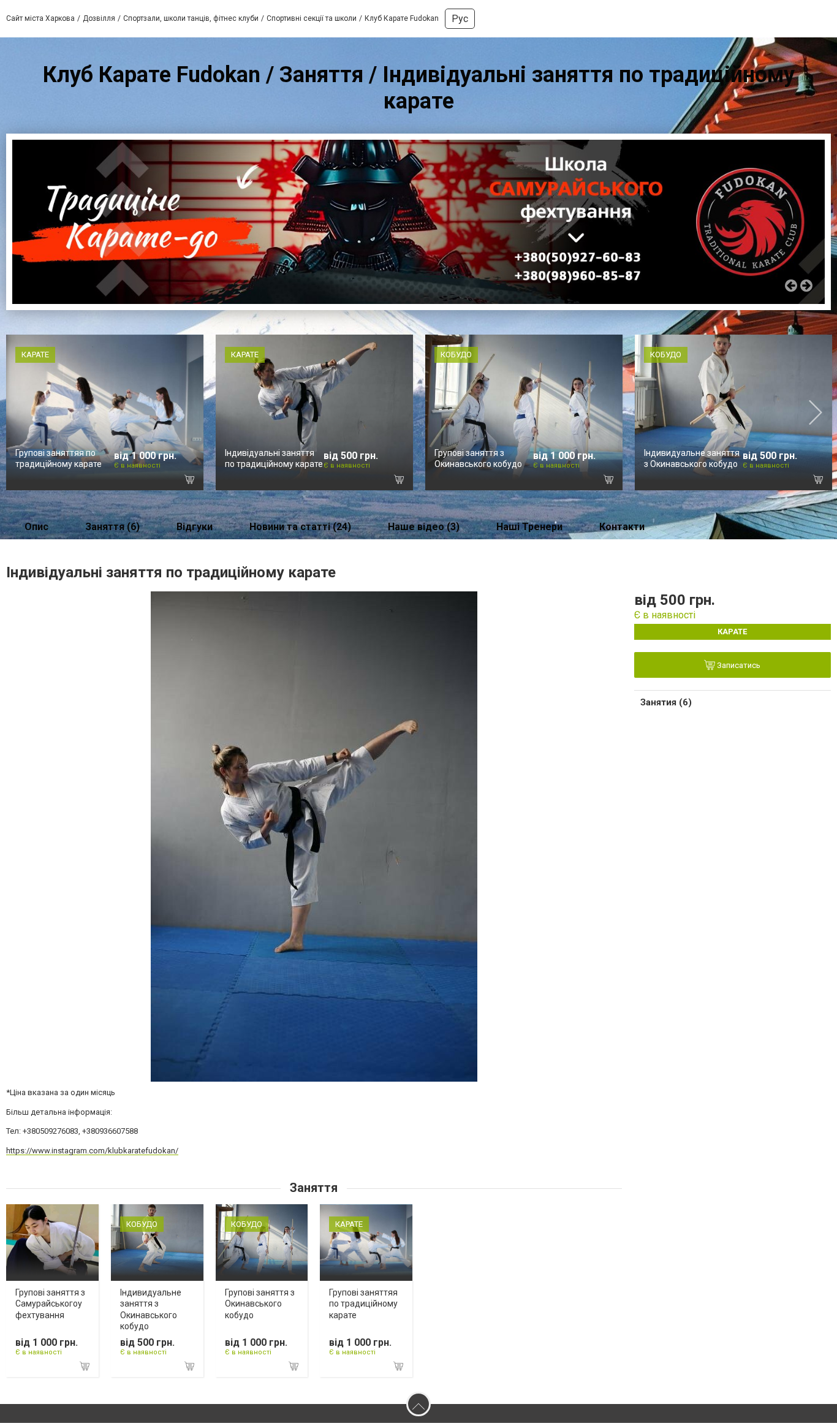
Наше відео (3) (424, 527)
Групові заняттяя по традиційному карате (363, 1303)
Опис (36, 527)
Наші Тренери (529, 527)
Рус (460, 19)
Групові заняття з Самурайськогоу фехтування (50, 1303)
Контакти (622, 527)
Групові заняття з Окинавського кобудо (260, 1303)
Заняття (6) (112, 527)
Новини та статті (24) (300, 527)
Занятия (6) (666, 702)
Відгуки (194, 527)
